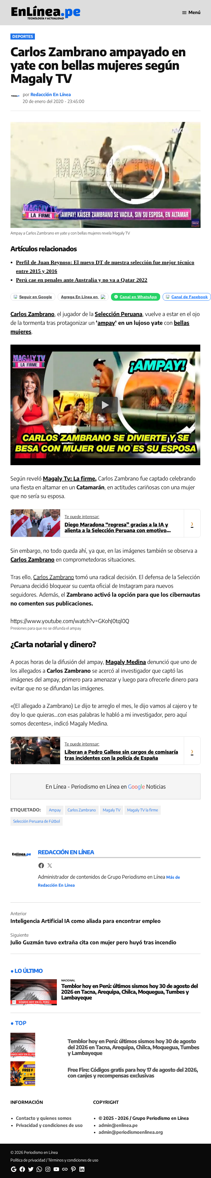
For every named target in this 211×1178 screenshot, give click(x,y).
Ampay (55, 810)
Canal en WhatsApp (138, 297)
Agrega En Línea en (80, 297)
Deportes (22, 36)
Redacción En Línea (50, 94)
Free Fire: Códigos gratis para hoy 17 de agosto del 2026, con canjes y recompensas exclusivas (133, 1072)
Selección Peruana (118, 313)
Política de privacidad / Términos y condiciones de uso (54, 1160)
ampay (106, 322)
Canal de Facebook (189, 297)
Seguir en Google (35, 297)
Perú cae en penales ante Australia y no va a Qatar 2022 (81, 280)
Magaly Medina (126, 661)
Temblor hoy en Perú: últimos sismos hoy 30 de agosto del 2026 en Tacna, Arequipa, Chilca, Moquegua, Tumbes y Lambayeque (129, 991)
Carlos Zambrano (32, 313)
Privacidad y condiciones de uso (49, 1125)
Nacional (68, 980)
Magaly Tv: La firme (69, 478)
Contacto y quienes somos (43, 1118)
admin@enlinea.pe (118, 1125)
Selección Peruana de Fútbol (36, 821)
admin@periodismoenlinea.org (131, 1132)
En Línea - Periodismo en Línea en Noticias (106, 786)
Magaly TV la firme (142, 810)
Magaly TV (111, 810)
